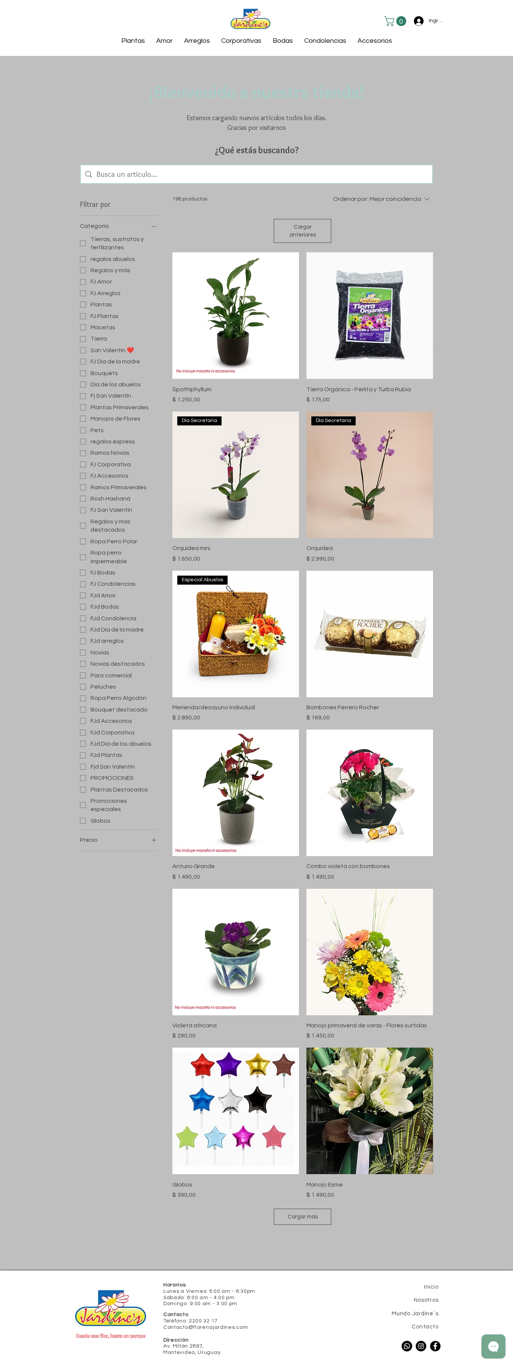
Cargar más (303, 1217)
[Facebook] (435, 1346)
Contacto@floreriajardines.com (205, 1327)
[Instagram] (421, 1346)
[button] (396, 21)
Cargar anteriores (303, 231)
